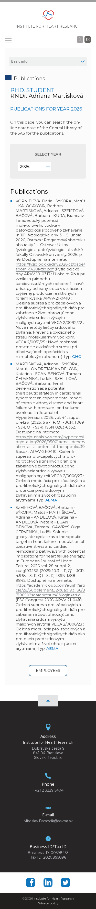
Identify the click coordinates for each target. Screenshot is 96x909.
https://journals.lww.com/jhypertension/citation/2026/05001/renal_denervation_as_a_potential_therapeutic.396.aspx (50, 444)
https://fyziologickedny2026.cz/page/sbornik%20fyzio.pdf (50, 266)
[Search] (80, 39)
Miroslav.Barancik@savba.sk (48, 821)
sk (88, 39)
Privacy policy (48, 903)
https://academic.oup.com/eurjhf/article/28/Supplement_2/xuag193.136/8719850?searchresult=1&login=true (50, 590)
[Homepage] (48, 16)
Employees (48, 670)
